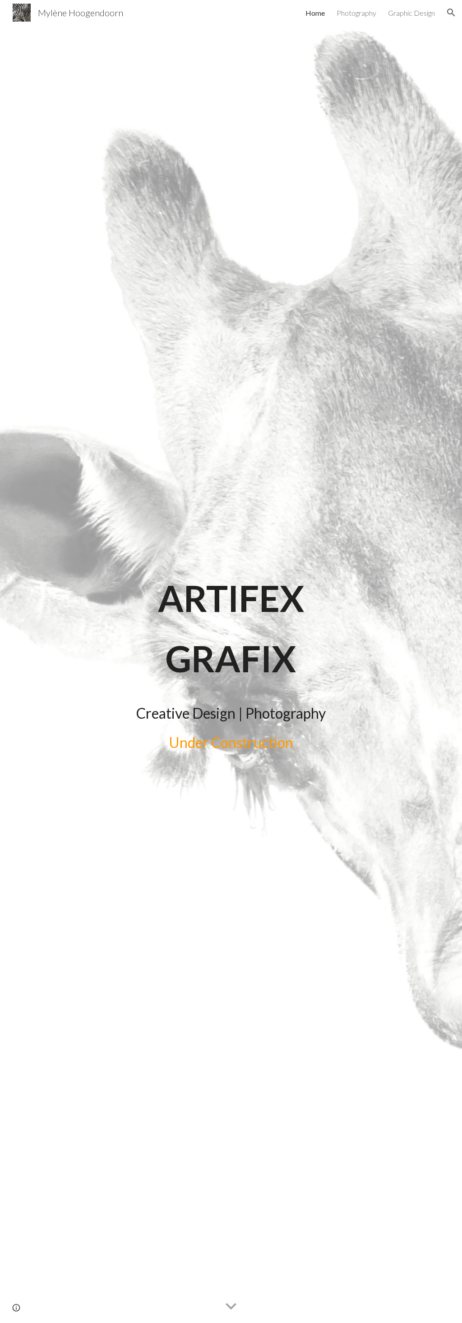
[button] (451, 12)
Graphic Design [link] (411, 13)
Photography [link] (356, 13)
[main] (231, 628)
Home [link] (315, 13)
